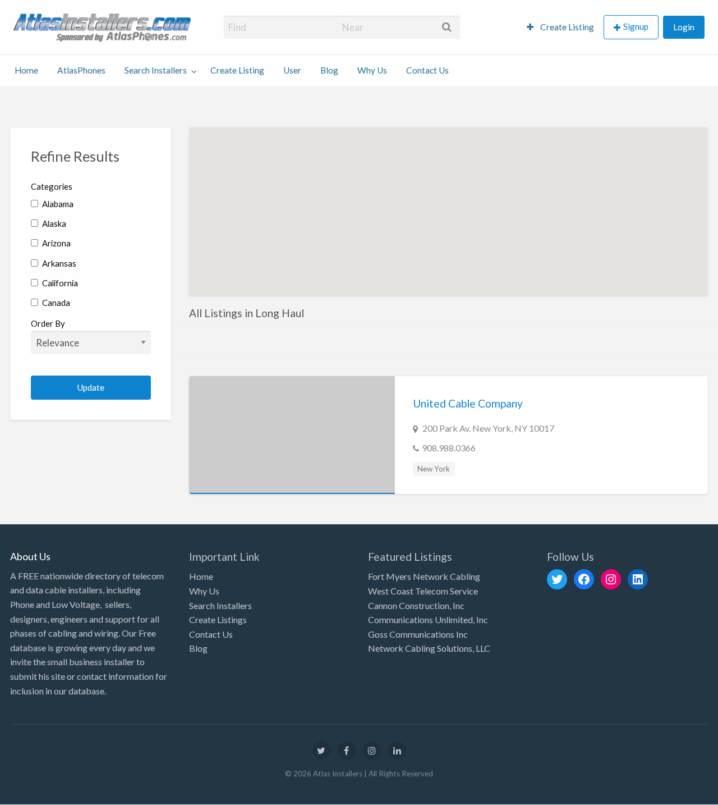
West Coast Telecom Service (423, 591)
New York (433, 468)
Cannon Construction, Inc (416, 605)
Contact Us (427, 70)
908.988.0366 (449, 447)
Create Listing (566, 27)
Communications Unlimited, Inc (428, 619)
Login (683, 27)
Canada (55, 303)
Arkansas (58, 263)
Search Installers (156, 70)
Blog (329, 70)
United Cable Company (468, 403)
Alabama (56, 204)
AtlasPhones (81, 70)
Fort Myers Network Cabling (424, 576)
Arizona (55, 243)
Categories (51, 186)
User (292, 70)
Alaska (53, 223)
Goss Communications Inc (418, 634)
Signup (635, 26)
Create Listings (218, 619)
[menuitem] (560, 27)
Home (26, 70)
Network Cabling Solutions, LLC (429, 648)
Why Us (372, 70)
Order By (48, 323)
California (59, 283)
